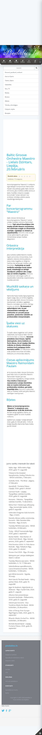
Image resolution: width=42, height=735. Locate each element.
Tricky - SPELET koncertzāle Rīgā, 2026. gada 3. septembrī (21, 532)
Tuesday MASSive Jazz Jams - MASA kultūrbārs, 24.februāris (22, 527)
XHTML (7, 669)
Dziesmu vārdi (9, 661)
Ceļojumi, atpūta (10, 109)
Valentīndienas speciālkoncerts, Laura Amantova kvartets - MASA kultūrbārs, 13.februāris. (21, 568)
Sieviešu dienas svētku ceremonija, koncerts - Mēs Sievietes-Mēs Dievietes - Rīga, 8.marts (21, 520)
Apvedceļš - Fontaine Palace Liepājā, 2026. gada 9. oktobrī (20, 487)
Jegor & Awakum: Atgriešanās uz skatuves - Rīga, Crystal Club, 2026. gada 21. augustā (22, 589)
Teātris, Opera (9, 80)
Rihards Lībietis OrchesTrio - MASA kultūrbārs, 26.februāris (22, 619)
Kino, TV (7, 89)
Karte (7, 693)
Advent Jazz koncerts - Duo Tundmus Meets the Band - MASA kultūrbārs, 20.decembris (21, 605)
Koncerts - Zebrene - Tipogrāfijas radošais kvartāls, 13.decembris (21, 500)
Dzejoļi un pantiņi (10, 655)
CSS (6, 672)
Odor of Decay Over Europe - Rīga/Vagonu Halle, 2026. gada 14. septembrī (21, 612)
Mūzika (7, 93)
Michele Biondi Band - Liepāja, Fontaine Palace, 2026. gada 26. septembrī (20, 626)
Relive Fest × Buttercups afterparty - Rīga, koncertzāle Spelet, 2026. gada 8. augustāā (21, 507)
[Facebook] (7, 709)
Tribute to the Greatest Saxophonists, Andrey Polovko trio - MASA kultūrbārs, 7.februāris (21, 475)
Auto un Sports (9, 76)
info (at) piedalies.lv (11, 681)
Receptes (7, 113)
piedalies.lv (11, 645)
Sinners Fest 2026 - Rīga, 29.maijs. (21, 552)
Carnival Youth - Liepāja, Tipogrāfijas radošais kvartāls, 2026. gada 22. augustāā (20, 494)
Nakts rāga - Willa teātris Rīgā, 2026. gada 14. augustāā (20, 468)
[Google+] (11, 709)
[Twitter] (3, 709)
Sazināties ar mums (11, 690)
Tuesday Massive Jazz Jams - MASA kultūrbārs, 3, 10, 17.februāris (21, 562)
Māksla (7, 101)
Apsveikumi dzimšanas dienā (14, 658)
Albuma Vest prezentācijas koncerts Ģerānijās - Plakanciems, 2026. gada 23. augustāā (21, 597)
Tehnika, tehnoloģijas (11, 105)
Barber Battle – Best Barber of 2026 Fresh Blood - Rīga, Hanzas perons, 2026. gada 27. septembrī (21, 539)
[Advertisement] (21, 22)
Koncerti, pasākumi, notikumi (13, 72)
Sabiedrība (8, 85)
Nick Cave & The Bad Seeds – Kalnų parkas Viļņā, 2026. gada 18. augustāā (22, 581)
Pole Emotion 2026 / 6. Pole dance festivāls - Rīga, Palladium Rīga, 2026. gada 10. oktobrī (21, 546)
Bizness (7, 97)
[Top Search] (36, 68)
